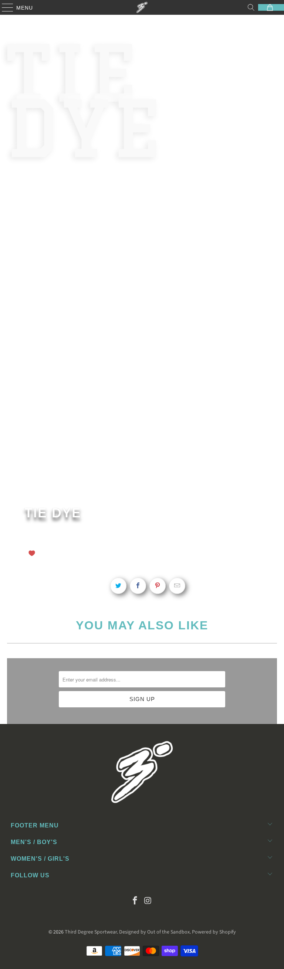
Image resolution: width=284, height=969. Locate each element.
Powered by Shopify (214, 932)
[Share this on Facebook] (138, 586)
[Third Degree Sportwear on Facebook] (135, 901)
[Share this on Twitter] (118, 586)
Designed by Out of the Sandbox (154, 932)
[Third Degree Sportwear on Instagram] (148, 901)
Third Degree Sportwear (91, 932)
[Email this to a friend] (177, 586)
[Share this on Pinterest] (157, 586)
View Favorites (133, 552)
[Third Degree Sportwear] (142, 7)
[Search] (251, 7)
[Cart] (271, 7)
